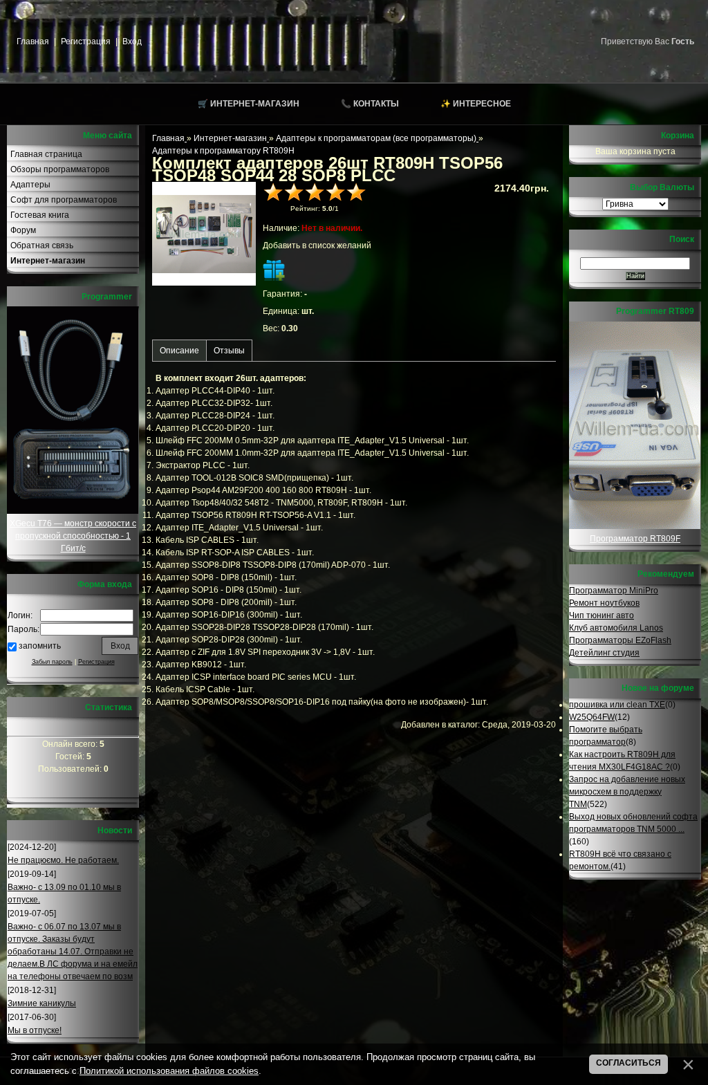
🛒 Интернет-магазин (248, 104)
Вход (132, 41)
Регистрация (86, 41)
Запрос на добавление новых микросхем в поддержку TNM (627, 792)
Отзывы (229, 350)
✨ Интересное (475, 104)
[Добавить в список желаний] (274, 270)
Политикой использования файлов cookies (169, 1071)
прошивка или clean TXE (617, 705)
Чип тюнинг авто (601, 615)
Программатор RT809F (635, 539)
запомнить (40, 646)
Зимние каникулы (42, 1003)
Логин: (20, 615)
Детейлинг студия (604, 653)
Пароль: (23, 629)
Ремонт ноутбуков (604, 603)
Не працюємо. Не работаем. (63, 860)
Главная (33, 41)
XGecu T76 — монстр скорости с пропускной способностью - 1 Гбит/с (73, 536)
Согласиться (628, 1063)
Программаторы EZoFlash (620, 640)
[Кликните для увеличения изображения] (204, 234)
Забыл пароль (52, 661)
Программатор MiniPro (613, 590)
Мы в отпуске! (35, 1030)
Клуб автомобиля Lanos (616, 628)
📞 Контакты (370, 104)
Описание (179, 350)
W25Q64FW (592, 717)
